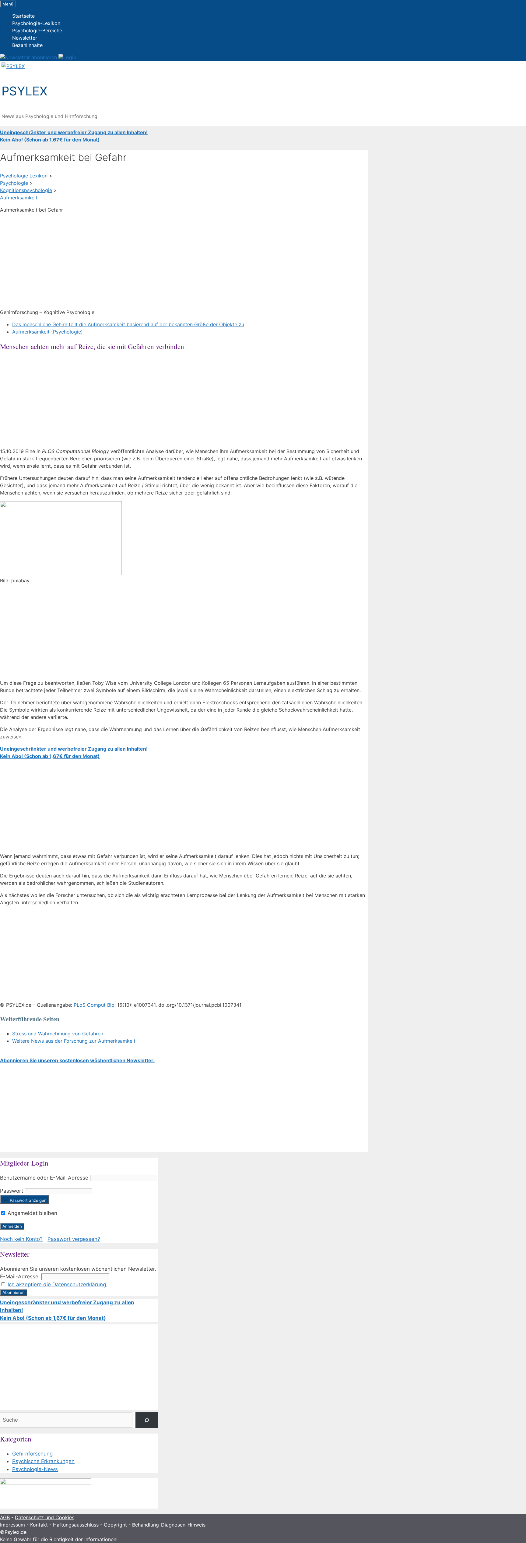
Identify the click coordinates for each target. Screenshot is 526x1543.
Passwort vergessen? (73, 1239)
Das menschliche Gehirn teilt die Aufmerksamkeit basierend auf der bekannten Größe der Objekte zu (128, 324)
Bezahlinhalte (27, 45)
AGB (5, 1517)
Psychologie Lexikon (23, 176)
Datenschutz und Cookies (44, 1517)
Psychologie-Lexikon (36, 23)
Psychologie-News (35, 1469)
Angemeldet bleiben (31, 1213)
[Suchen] (146, 1420)
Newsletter (24, 38)
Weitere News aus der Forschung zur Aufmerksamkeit (73, 1041)
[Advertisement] (182, 261)
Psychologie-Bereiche (37, 30)
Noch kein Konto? (21, 1239)
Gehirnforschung (32, 1454)
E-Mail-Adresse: (20, 1276)
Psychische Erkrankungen (43, 1461)
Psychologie (14, 183)
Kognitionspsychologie (26, 190)
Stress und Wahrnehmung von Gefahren (57, 1033)
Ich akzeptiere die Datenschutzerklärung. (57, 1284)
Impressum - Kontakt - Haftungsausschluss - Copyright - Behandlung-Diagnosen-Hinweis (102, 1525)
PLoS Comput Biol (95, 1005)
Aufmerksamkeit (18, 198)
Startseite (23, 16)
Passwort (11, 1191)
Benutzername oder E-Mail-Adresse (44, 1178)
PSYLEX (24, 91)
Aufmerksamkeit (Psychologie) (47, 332)
